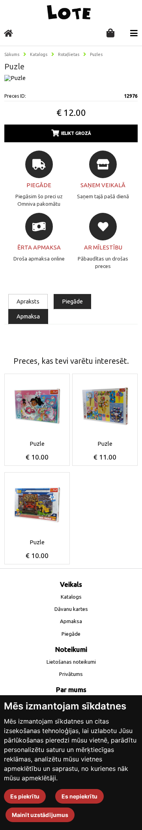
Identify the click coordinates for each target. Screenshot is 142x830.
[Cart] (110, 34)
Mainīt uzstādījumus (40, 814)
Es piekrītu (24, 796)
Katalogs (38, 54)
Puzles (96, 54)
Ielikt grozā (76, 133)
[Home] (8, 33)
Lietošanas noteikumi (71, 662)
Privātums (71, 674)
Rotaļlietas (68, 54)
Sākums (11, 54)
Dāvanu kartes (71, 609)
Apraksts (28, 301)
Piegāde (72, 301)
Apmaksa (28, 316)
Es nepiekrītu (79, 796)
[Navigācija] (134, 33)
